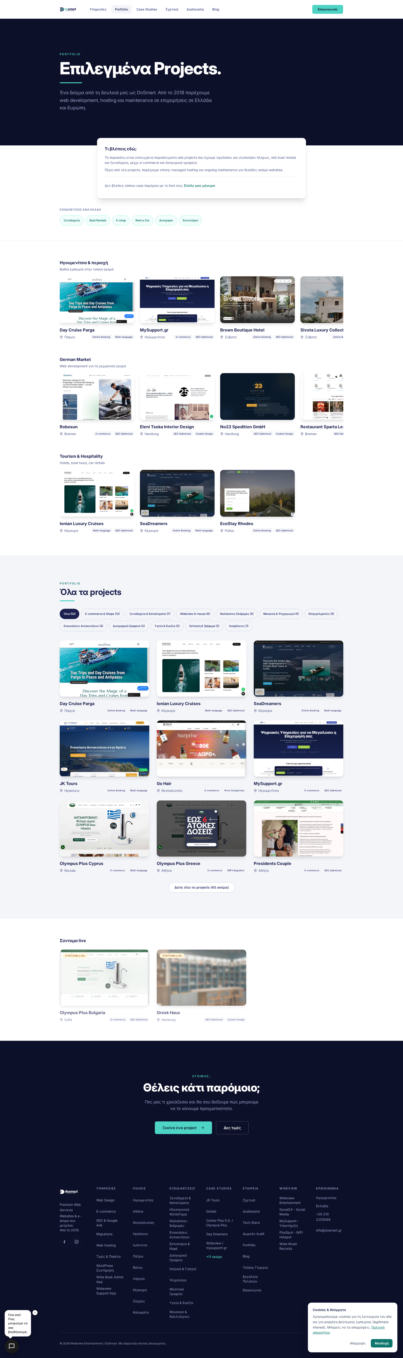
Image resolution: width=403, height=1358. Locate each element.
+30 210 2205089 (323, 1216)
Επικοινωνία (327, 9)
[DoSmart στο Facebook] (64, 1241)
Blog (215, 9)
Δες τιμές (232, 1127)
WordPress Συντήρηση (105, 1268)
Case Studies (146, 9)
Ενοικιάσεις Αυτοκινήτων (180, 1234)
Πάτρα (138, 1256)
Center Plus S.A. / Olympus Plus (219, 1222)
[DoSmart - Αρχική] (68, 9)
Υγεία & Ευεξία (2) (167, 626)
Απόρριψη (357, 1343)
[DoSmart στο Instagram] (76, 1241)
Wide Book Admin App (110, 1279)
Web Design (105, 1200)
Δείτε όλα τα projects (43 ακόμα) (201, 887)
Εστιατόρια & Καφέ (180, 1246)
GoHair (211, 1211)
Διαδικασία (195, 9)
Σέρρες (139, 1301)
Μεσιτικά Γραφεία (177, 1291)
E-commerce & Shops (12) (102, 614)
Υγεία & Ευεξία (181, 1303)
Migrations (104, 1234)
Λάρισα (139, 1279)
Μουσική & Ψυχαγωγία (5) (281, 614)
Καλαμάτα (141, 1312)
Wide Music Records (288, 1246)
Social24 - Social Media (292, 1211)
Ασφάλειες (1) (238, 626)
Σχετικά (172, 9)
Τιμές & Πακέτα (108, 1256)
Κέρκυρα (140, 1290)
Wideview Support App (106, 1290)
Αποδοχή (382, 1343)
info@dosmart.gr (329, 1230)
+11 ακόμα (214, 1257)
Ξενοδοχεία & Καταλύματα (180, 1200)
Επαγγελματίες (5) (321, 614)
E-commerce (106, 1211)
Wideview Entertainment (290, 1200)
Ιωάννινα (140, 1245)
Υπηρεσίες (98, 9)
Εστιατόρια (190, 220)
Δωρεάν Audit (253, 1234)
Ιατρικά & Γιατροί (183, 1269)
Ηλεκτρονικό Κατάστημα (179, 1211)
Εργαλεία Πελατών (250, 1279)
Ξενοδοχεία (72, 220)
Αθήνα (138, 1211)
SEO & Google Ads (107, 1222)
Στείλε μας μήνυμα (199, 185)
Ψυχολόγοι (178, 1280)
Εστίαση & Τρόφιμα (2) (204, 626)
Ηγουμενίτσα (143, 1200)
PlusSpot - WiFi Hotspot (291, 1234)
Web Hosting (106, 1245)
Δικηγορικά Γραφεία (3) (129, 626)
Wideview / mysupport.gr (216, 1245)
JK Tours (212, 1200)
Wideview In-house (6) (195, 614)
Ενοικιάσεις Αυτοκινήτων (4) (83, 626)
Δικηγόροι (166, 220)
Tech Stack (251, 1223)
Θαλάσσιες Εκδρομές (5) (237, 614)
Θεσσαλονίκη (143, 1223)
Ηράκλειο (140, 1234)
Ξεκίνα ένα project (179, 1127)
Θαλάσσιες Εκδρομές (178, 1223)
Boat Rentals (98, 220)
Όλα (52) (69, 614)
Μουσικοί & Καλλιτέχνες (180, 1314)
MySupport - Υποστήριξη (289, 1223)
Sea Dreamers (217, 1234)
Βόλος (138, 1267)
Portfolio (121, 9)
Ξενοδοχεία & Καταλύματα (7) (149, 614)
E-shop (121, 220)
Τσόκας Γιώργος (255, 1267)
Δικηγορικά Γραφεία (178, 1257)
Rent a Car (142, 220)
